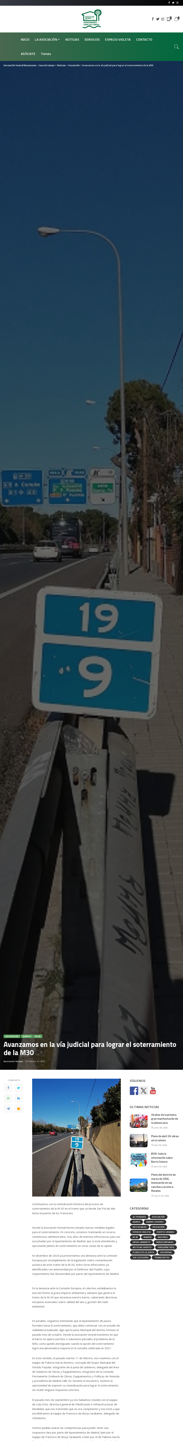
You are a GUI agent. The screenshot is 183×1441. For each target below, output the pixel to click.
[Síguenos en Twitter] (143, 1091)
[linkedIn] (18, 1098)
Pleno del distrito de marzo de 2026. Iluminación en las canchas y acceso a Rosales (163, 1183)
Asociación (12, 1036)
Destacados (140, 1227)
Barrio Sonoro (155, 1221)
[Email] (18, 1108)
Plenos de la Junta (143, 1252)
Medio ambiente (141, 1242)
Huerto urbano (165, 1232)
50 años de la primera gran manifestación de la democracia (164, 1119)
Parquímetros (166, 1247)
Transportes (162, 1257)
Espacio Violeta (142, 1232)
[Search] (176, 46)
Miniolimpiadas (165, 1242)
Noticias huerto (142, 1247)
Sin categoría (140, 1257)
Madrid (148, 1237)
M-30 (37, 1036)
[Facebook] (8, 1088)
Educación (158, 1227)
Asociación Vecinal (13, 1061)
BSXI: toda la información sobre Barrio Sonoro (162, 1158)
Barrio (27, 1036)
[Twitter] (18, 1088)
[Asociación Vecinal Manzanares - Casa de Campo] (91, 19)
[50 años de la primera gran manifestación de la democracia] (139, 1121)
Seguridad (166, 1252)
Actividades (139, 1216)
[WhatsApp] (8, 1098)
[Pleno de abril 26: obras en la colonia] (139, 1140)
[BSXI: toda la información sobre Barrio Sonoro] (139, 1160)
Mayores (163, 1237)
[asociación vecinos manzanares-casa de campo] (153, 1091)
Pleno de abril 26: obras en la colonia (165, 1138)
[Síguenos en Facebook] (134, 1091)
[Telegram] (8, 1108)
